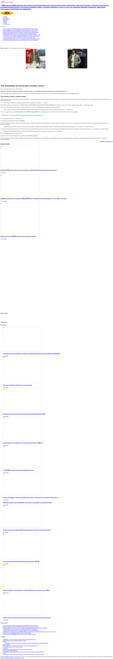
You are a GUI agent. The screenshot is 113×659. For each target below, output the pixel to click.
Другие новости (6, 24)
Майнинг (5, 20)
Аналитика (5, 18)
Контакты (5, 648)
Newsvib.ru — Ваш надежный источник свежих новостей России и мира (19, 639)
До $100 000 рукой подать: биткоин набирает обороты (18, 470)
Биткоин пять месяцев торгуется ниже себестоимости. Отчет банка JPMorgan (20, 40)
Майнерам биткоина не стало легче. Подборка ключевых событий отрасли (19, 33)
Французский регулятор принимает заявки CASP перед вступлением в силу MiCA (26, 590)
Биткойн (5, 22)
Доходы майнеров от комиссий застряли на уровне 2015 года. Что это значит (20, 28)
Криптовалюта (6, 19)
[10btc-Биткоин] (7, 14)
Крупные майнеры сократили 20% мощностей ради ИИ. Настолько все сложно (21, 30)
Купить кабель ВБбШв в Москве (10, 650)
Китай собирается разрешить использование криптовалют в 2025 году (23, 442)
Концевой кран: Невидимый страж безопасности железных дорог (17, 649)
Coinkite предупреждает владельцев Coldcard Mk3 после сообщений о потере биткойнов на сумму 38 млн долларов (33, 198)
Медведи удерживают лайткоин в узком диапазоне (17, 385)
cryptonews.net (108, 141)
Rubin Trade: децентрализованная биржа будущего (14, 640)
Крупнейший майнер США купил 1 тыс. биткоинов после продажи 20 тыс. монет (21, 38)
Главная (5, 16)
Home (2, 48)
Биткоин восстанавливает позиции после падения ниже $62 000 (21, 561)
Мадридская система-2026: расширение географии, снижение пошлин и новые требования (23, 651)
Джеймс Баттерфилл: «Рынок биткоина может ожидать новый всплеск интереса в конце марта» (30, 497)
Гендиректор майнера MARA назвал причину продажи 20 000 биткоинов (19, 634)
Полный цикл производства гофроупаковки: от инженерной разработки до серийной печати (24, 654)
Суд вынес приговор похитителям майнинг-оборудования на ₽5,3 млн (19, 37)
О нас (4, 653)
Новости (5, 21)
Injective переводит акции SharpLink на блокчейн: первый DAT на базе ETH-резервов (27, 502)
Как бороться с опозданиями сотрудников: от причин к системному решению (20, 645)
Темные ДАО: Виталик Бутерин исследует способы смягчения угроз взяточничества (27, 617)
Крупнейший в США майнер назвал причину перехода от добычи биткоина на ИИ (21, 34)
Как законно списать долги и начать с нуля (12, 647)
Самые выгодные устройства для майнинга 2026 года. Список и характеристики (21, 36)
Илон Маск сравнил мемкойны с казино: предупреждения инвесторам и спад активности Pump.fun (31, 353)
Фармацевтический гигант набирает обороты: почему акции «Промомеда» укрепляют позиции (27, 643)
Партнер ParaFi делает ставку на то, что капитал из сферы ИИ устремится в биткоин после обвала (29, 170)
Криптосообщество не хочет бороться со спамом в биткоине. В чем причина (20, 31)
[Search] (1, 1)
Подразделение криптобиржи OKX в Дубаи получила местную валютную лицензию (27, 530)
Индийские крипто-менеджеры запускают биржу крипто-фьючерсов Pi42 (24, 414)
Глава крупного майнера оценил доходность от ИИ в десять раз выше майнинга (21, 32)
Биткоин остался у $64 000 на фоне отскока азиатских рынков (18, 236)
